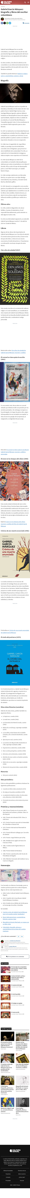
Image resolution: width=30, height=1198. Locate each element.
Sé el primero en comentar (16, 956)
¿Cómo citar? (22, 1177)
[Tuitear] (4, 23)
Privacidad (8, 1180)
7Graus (18, 1185)
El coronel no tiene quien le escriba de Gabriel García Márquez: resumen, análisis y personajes (15, 452)
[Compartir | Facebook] (2, 23)
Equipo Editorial (12, 946)
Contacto (8, 1177)
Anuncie (22, 1180)
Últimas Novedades (8, 1170)
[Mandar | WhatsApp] (7, 23)
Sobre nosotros (22, 1174)
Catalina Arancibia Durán (15, 940)
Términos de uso (22, 1170)
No (22, 936)
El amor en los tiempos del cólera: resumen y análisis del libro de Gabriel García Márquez (14, 524)
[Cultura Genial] (6, 2)
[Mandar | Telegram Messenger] (10, 23)
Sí (18, 936)
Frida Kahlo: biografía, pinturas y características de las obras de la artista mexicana (14, 929)
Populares (8, 1174)
